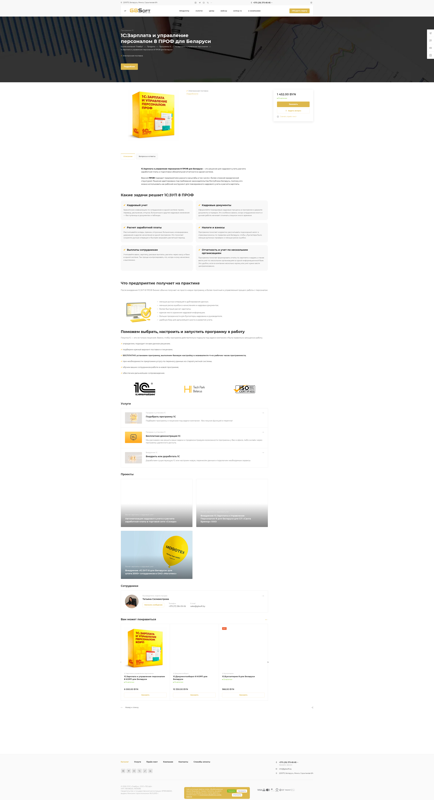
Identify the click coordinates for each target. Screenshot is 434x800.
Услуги (137, 762)
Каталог (125, 762)
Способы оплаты (202, 762)
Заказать (293, 104)
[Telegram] (200, 2)
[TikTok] (145, 771)
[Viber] (208, 2)
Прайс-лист (152, 762)
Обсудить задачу (299, 11)
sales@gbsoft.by (197, 606)
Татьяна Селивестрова (156, 599)
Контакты (183, 762)
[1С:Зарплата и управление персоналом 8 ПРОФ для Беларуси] (153, 115)
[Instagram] (195, 2)
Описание (128, 156)
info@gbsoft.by (285, 769)
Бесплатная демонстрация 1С (163, 436)
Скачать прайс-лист (288, 116)
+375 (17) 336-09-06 (177, 606)
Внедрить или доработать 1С (163, 456)
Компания (168, 762)
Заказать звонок (285, 765)
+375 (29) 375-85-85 (262, 3)
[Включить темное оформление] (311, 2)
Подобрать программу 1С (161, 416)
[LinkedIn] (150, 771)
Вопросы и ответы (147, 156)
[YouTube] (204, 2)
